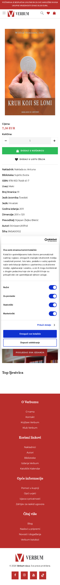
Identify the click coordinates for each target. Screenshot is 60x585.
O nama (30, 411)
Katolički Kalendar (30, 468)
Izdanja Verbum (30, 463)
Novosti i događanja (30, 534)
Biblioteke (30, 458)
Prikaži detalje (44, 325)
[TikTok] (42, 575)
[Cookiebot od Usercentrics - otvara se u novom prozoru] (44, 240)
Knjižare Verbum (30, 422)
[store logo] (19, 14)
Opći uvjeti (30, 493)
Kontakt (30, 417)
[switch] (53, 296)
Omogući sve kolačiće (30, 334)
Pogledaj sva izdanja (30, 352)
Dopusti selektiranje (30, 342)
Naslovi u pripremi (30, 529)
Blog (30, 523)
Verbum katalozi (30, 539)
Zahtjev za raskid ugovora (30, 504)
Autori (30, 452)
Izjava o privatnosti (30, 498)
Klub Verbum (30, 427)
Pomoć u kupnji (30, 488)
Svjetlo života (21, 175)
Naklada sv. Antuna (25, 169)
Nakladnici (30, 447)
